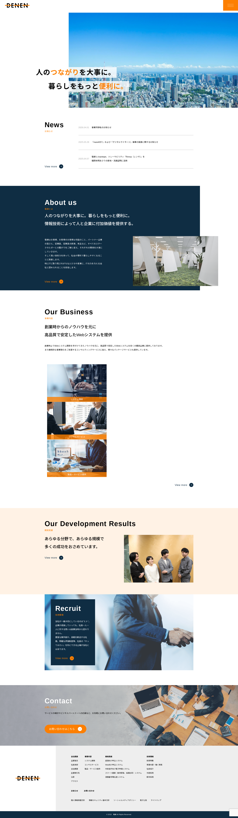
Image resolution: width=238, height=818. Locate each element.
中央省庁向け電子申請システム (117, 769)
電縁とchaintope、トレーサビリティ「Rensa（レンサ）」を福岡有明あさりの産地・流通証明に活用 (111, 159)
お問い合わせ (89, 791)
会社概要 (74, 757)
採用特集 (150, 761)
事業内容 (88, 757)
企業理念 (74, 761)
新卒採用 (150, 777)
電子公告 (143, 800)
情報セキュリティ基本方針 (99, 800)
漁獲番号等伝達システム (114, 777)
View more (51, 166)
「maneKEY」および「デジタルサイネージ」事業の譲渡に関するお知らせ (118, 142)
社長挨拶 (74, 765)
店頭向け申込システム (114, 761)
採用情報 (150, 757)
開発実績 (108, 757)
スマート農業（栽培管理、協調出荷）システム (123, 773)
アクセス (74, 781)
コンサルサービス (92, 765)
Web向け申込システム (114, 765)
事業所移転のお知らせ (94, 127)
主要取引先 (75, 773)
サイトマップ (156, 800)
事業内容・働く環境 (154, 765)
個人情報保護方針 (78, 800)
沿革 (72, 777)
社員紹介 (150, 769)
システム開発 (90, 761)
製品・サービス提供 (92, 769)
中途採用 (150, 773)
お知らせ (74, 791)
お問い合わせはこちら (62, 729)
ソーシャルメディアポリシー (125, 800)
